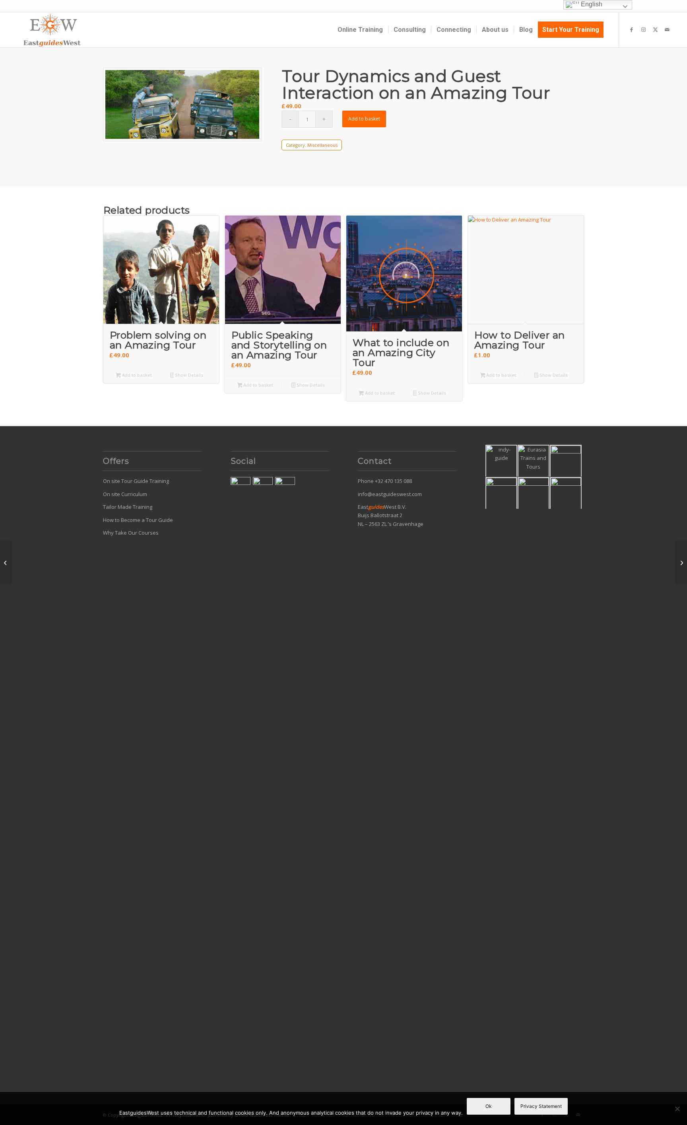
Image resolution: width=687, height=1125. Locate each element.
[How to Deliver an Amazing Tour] (681, 562)
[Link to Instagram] (643, 29)
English (590, 4)
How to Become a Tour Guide (138, 520)
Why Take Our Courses (131, 532)
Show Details (188, 375)
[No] (677, 1109)
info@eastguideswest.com (390, 494)
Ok (488, 1106)
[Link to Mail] (667, 29)
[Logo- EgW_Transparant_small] (52, 29)
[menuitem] (360, 29)
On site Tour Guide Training (136, 481)
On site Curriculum (125, 494)
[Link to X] (655, 29)
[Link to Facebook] (631, 29)
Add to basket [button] (136, 375)
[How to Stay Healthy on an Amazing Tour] (6, 562)
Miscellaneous (322, 145)
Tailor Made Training (127, 506)
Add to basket (364, 118)
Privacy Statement (541, 1106)
